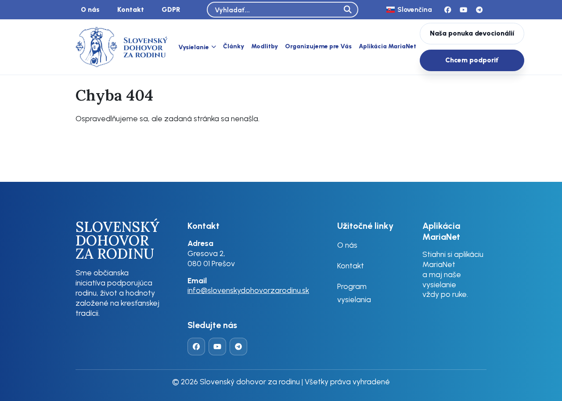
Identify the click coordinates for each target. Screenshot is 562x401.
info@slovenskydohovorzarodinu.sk (248, 290)
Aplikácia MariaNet (387, 46)
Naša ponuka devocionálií (472, 33)
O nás (90, 9)
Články (233, 46)
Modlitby (264, 46)
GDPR (171, 9)
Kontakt (130, 9)
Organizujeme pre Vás (318, 46)
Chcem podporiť (471, 60)
